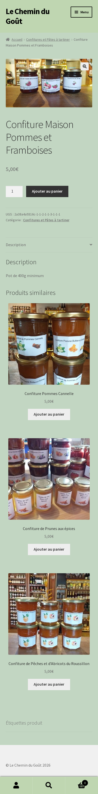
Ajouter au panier (47, 191)
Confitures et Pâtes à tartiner (48, 39)
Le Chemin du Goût (28, 16)
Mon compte (16, 785)
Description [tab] (16, 244)
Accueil (17, 39)
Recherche (49, 785)
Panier (75, 781)
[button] (85, 66)
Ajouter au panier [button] (49, 414)
